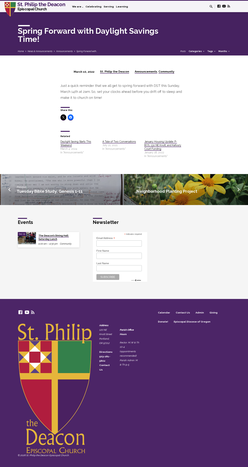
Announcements (64, 51)
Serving (109, 6)
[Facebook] (219, 6)
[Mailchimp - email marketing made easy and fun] (136, 279)
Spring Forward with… (86, 51)
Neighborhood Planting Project (166, 191)
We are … (77, 6)
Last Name (102, 263)
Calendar (164, 312)
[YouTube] (224, 6)
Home (21, 51)
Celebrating (93, 6)
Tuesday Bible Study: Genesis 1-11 (50, 191)
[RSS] (229, 6)
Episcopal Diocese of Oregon (192, 321)
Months (223, 51)
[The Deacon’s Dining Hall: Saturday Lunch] (27, 238)
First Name (102, 250)
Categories (195, 51)
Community (166, 71)
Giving (213, 312)
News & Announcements (40, 51)
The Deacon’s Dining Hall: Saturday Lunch (53, 237)
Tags (210, 51)
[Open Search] (211, 6)
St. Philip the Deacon (41, 6)
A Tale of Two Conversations (119, 141)
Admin (200, 312)
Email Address (105, 238)
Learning (122, 6)
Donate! (163, 321)
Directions (105, 351)
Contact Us (183, 312)
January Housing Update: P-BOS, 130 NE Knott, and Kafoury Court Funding (162, 145)
